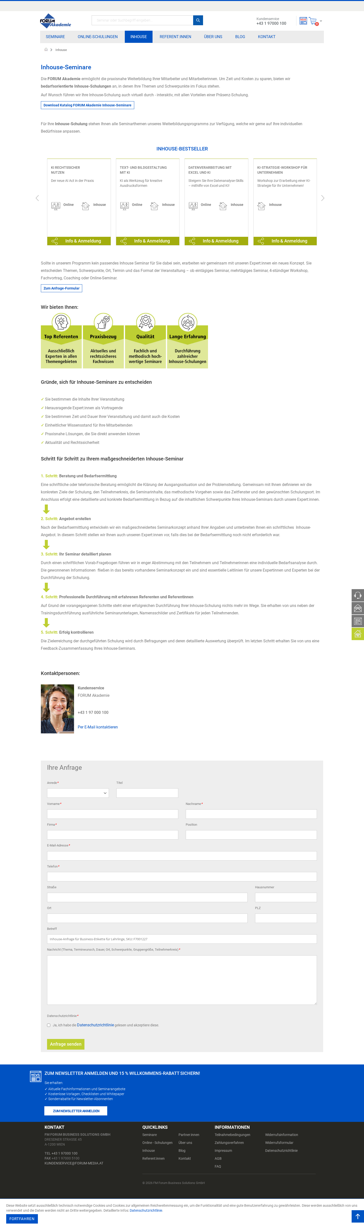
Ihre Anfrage (64, 767)
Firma (51, 824)
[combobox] (147, 20)
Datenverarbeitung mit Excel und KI (210, 170)
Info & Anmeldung (83, 240)
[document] (182, 1214)
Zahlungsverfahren (229, 1143)
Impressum (223, 1151)
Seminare (149, 1135)
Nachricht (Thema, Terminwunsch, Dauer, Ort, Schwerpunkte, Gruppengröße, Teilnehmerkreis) (113, 949)
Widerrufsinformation (281, 1135)
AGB (218, 1158)
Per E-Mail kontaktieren (98, 727)
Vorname (54, 804)
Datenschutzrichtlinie (62, 1016)
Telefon (53, 866)
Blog (182, 1151)
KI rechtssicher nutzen (65, 170)
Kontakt (185, 1158)
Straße (51, 887)
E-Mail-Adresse (58, 845)
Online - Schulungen (157, 1143)
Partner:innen (189, 1135)
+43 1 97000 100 (65, 1153)
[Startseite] (55, 20)
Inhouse (148, 1151)
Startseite (46, 50)
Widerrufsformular (279, 1143)
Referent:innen (153, 1158)
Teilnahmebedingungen (232, 1135)
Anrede (52, 783)
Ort (49, 908)
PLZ (258, 908)
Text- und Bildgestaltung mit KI (143, 170)
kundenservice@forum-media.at (74, 1163)
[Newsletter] (303, 20)
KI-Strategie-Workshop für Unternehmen (282, 170)
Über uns (185, 1143)
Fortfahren (22, 1219)
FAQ (218, 1166)
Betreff (52, 929)
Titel (119, 783)
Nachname (194, 804)
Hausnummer (264, 887)
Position (191, 824)
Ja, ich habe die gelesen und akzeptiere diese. (106, 1025)
